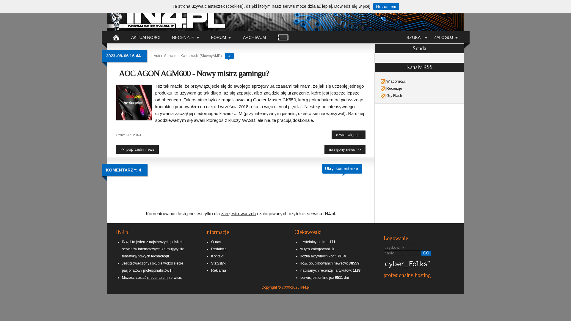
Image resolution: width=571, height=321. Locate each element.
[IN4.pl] (116, 37)
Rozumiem (386, 6)
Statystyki (218, 263)
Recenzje (394, 88)
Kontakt (217, 256)
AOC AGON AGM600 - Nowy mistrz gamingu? (194, 73)
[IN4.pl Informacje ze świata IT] (166, 16)
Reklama (218, 270)
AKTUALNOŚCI (145, 37)
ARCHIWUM (254, 37)
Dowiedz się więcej (352, 6)
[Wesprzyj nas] (157, 273)
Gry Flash (394, 96)
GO (426, 253)
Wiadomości (396, 81)
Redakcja (219, 249)
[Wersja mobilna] (283, 37)
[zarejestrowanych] (238, 208)
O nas (216, 242)
